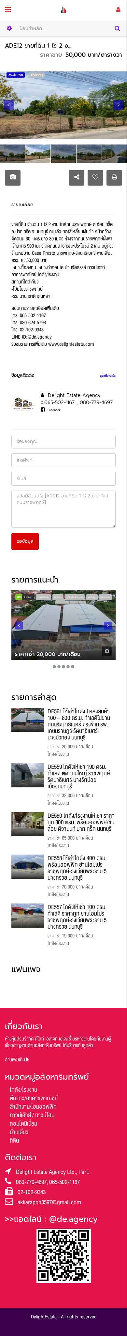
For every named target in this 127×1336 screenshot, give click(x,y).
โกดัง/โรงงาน (23, 1090)
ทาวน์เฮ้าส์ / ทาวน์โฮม (32, 1115)
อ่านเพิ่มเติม (15, 1060)
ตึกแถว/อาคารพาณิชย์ (34, 1098)
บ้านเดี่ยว (19, 1132)
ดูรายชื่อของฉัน (108, 375)
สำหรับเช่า (28, 598)
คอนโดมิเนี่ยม (23, 1124)
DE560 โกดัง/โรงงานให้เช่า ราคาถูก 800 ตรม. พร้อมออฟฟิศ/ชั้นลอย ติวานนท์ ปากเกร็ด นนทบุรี (81, 822)
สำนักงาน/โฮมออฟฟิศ (33, 1107)
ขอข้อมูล (25, 541)
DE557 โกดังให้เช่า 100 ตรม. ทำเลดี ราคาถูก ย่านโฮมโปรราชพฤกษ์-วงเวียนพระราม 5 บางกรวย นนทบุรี (77, 917)
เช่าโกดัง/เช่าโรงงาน (75, 598)
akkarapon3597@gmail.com (49, 1202)
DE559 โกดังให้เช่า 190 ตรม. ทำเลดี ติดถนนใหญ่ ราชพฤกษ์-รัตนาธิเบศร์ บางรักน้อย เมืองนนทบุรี (80, 776)
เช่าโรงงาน (105, 598)
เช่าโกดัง (57, 598)
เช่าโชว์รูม (92, 598)
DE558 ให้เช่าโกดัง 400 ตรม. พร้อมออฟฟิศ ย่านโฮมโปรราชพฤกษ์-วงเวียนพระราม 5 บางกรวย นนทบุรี (77, 868)
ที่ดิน (14, 1141)
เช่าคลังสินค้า (43, 598)
